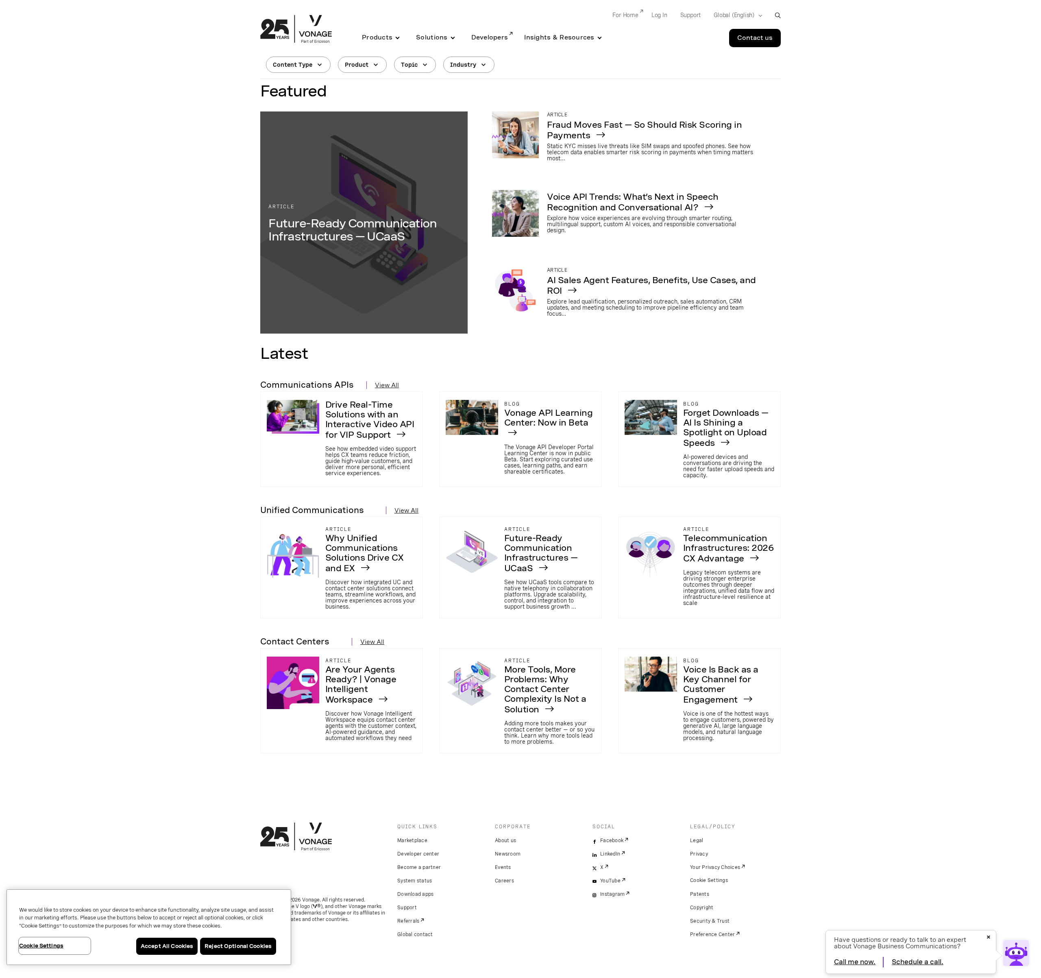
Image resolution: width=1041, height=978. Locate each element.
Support (690, 15)
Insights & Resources (559, 37)
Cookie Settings (709, 880)
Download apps (415, 894)
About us (505, 840)
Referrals (408, 921)
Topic (409, 64)
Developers (489, 37)
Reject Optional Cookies (238, 946)
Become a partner (419, 867)
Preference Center (712, 934)
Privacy (699, 854)
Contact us (755, 37)
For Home (625, 15)
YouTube (610, 881)
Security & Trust (710, 921)
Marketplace (412, 840)
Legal (696, 840)
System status (414, 881)
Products (377, 37)
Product (356, 64)
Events (503, 867)
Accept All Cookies (167, 946)
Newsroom (507, 854)
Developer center (418, 854)
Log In (659, 15)
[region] (149, 927)
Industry (463, 64)
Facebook (611, 840)
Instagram (612, 894)
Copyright (701, 907)
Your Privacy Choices (715, 867)
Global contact (415, 934)
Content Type (292, 64)
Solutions (431, 37)
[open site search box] (778, 15)
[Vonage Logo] (296, 29)
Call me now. (854, 962)
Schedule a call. (917, 962)
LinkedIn (610, 854)
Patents (699, 894)
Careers (504, 881)
